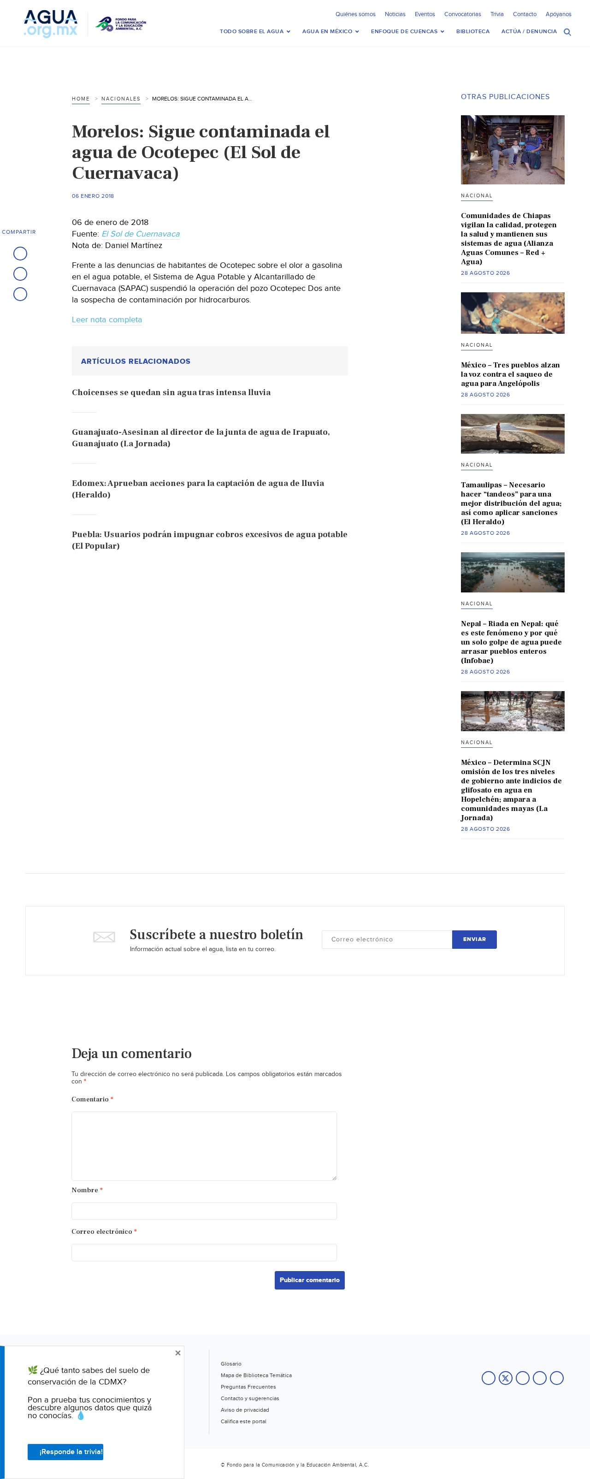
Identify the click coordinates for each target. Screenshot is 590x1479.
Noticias (395, 14)
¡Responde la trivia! (71, 1452)
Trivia (497, 14)
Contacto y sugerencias (250, 1398)
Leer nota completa (107, 320)
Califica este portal (243, 1421)
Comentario (92, 1099)
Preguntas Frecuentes (248, 1387)
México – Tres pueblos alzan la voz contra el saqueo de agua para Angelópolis (510, 374)
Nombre (87, 1190)
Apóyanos (559, 14)
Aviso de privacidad (245, 1410)
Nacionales (121, 99)
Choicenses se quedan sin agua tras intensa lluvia (171, 392)
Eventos (425, 14)
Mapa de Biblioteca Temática (256, 1375)
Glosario (231, 1364)
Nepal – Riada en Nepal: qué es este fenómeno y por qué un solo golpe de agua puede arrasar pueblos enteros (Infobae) (511, 642)
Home (81, 99)
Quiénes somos (356, 14)
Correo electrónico (104, 1231)
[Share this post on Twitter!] (20, 274)
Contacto (525, 14)
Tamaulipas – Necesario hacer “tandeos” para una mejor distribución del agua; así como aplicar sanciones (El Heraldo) (511, 503)
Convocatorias (462, 14)
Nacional (477, 196)
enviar (474, 939)
